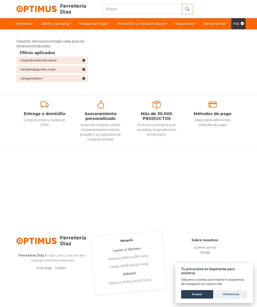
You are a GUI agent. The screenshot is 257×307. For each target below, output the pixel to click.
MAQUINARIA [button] (184, 24)
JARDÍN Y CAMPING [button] (55, 24)
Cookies (60, 268)
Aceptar (197, 294)
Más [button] (236, 24)
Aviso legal (44, 268)
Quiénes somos (205, 247)
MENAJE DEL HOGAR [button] (93, 24)
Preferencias (231, 294)
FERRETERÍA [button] (24, 24)
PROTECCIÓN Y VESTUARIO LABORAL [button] (141, 24)
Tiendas (205, 252)
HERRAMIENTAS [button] (214, 24)
